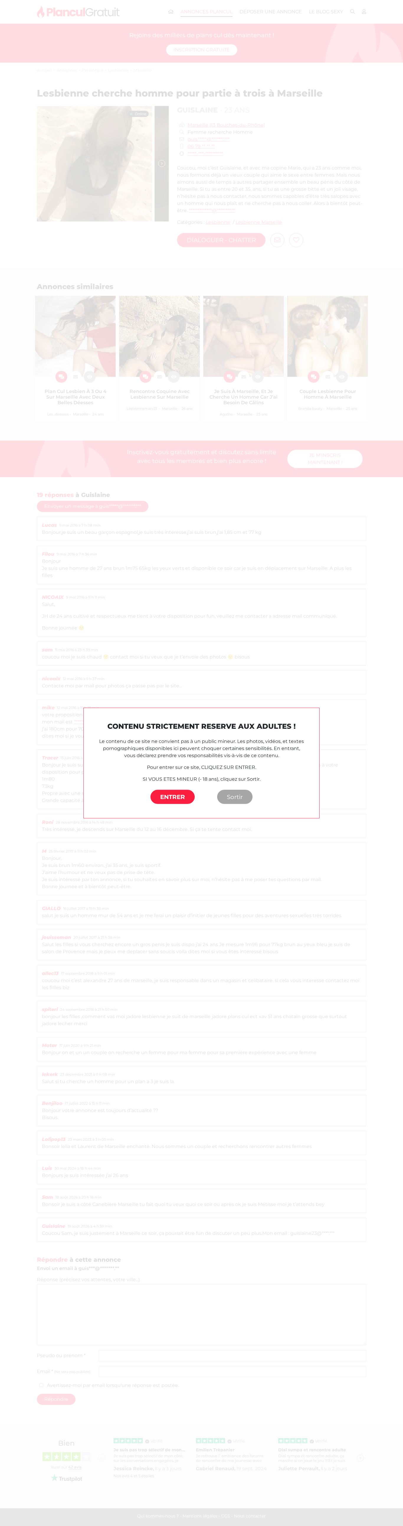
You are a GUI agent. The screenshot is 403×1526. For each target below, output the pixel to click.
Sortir (235, 796)
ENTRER (172, 796)
